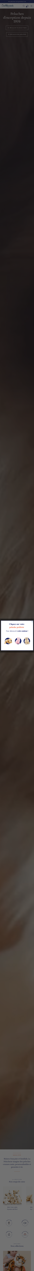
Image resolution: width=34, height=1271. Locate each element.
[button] (17, 641)
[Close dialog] (32, 621)
